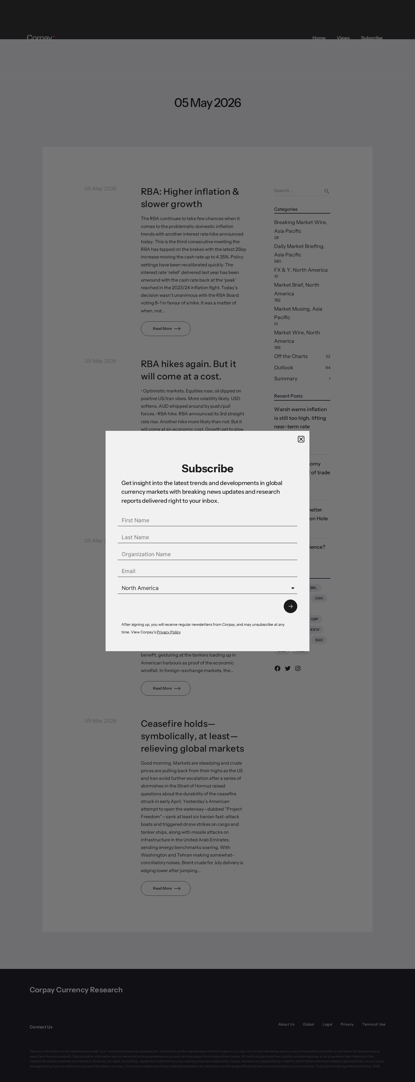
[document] (207, 541)
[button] (301, 439)
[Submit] (290, 606)
